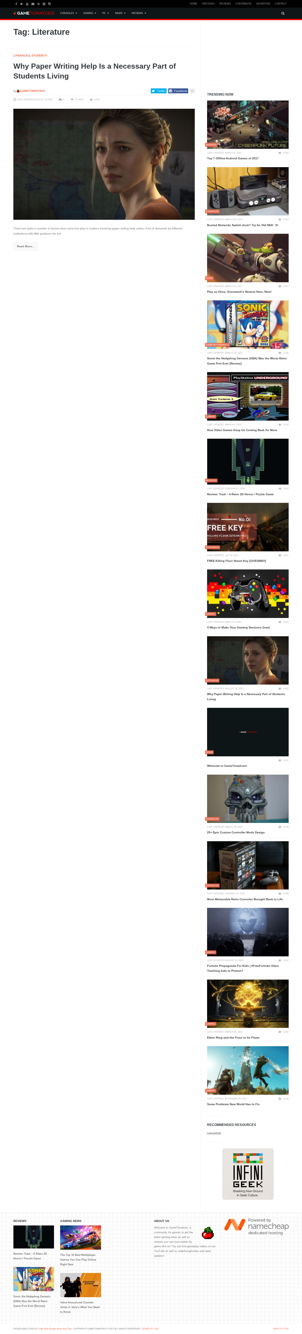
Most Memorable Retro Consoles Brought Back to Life (245, 899)
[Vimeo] (44, 3)
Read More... (25, 246)
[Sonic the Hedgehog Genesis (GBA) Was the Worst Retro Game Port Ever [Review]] (248, 324)
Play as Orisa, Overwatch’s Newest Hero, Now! (239, 291)
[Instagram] (50, 3)
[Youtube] (27, 3)
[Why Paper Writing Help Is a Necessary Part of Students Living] (104, 164)
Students (39, 55)
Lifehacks (21, 55)
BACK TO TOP (281, 1328)
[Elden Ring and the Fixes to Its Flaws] (248, 1004)
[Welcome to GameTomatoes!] (248, 732)
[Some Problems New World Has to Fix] (248, 1070)
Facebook (180, 91)
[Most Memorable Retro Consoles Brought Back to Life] (248, 865)
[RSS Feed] (39, 3)
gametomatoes (32, 91)
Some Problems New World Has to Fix (233, 1104)
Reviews (225, 3)
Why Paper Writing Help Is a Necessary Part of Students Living (246, 696)
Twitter (161, 91)
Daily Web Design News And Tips (55, 1328)
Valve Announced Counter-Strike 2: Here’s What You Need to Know (80, 1307)
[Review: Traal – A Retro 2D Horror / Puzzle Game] (248, 462)
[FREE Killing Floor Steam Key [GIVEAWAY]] (248, 527)
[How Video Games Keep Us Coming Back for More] (248, 396)
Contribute (243, 3)
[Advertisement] (238, 52)
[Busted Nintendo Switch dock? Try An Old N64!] (248, 191)
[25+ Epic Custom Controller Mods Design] (248, 799)
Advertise (263, 3)
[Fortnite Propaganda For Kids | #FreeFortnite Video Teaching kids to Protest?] (248, 932)
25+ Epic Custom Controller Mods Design (236, 832)
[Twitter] (22, 3)
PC (104, 13)
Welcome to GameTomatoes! (227, 765)
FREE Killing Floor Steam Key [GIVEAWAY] (236, 560)
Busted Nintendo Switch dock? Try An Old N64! (240, 225)
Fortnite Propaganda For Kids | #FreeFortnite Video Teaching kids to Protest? (243, 968)
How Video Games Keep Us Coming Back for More (242, 430)
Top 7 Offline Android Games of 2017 (233, 158)
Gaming (88, 13)
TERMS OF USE (150, 1328)
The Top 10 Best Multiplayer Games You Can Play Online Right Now (78, 1259)
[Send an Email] (33, 3)
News (118, 13)
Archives (208, 3)
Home (193, 3)
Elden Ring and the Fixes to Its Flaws (233, 1037)
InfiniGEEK (214, 1133)
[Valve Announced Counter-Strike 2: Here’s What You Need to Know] (80, 1285)
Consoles (67, 13)
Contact (281, 3)
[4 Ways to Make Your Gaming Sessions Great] (248, 593)
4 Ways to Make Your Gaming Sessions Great (238, 627)
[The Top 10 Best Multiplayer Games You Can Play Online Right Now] (80, 1237)
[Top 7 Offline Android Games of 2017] (248, 125)
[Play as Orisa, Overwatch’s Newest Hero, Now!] (248, 258)
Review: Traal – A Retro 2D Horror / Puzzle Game (240, 494)
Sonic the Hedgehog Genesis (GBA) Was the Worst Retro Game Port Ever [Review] (247, 361)
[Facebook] (16, 3)
